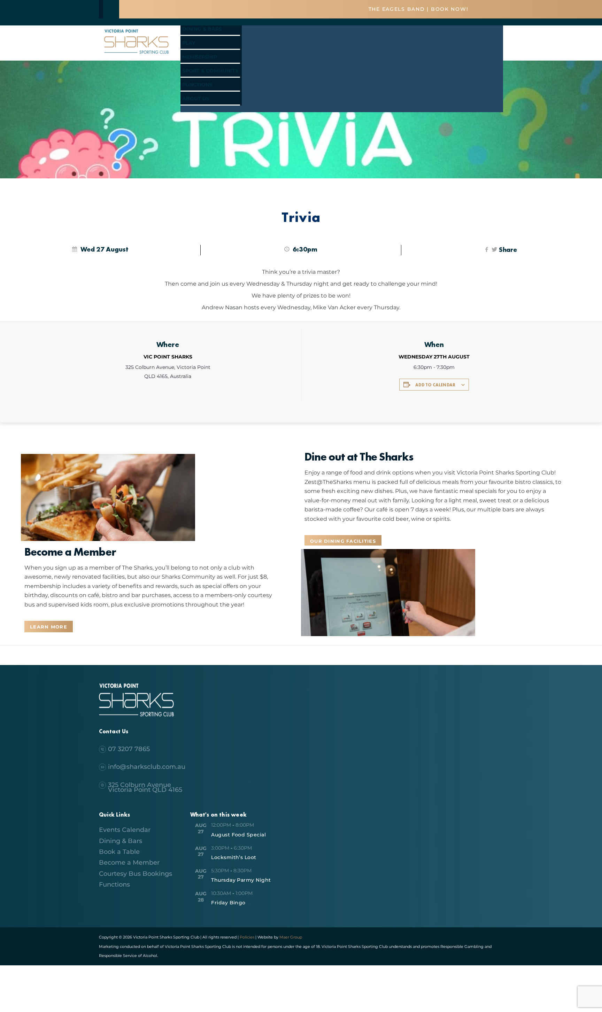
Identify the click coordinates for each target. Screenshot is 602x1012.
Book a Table (119, 852)
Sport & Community (210, 71)
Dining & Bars (202, 29)
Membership (199, 57)
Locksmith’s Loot (233, 857)
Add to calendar (435, 385)
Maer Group (290, 937)
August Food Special (238, 835)
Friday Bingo (228, 902)
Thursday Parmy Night (241, 880)
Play (188, 43)
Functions (197, 85)
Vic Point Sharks (168, 357)
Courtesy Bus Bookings (135, 874)
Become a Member (129, 862)
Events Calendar (124, 830)
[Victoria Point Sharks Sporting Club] (136, 55)
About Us (195, 98)
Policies (247, 937)
